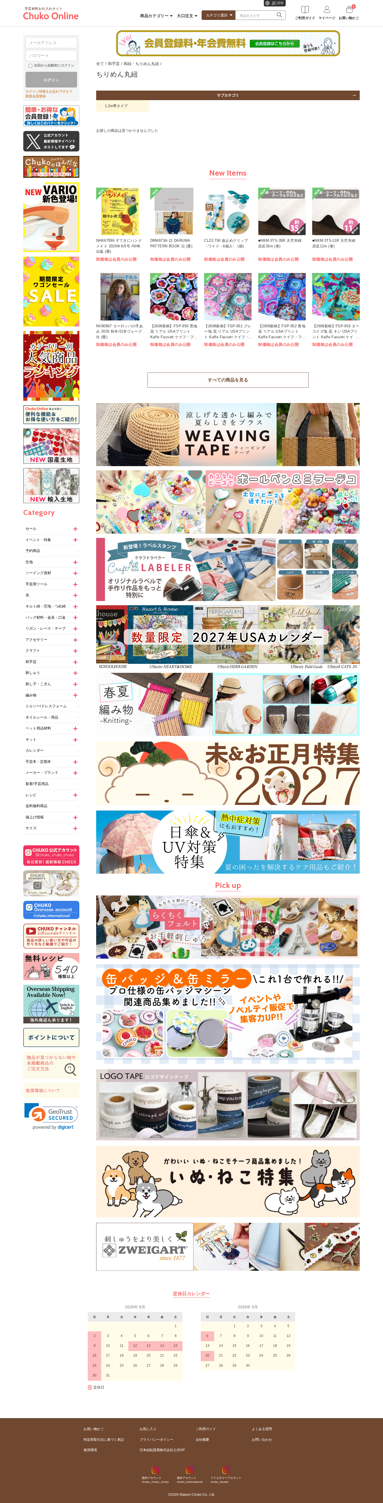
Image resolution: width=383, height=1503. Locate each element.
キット (31, 739)
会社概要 (202, 1440)
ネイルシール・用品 (42, 717)
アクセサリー (36, 639)
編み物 (31, 695)
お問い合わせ (262, 1440)
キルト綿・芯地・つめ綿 (46, 606)
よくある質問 (262, 1429)
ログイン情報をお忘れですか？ (49, 91)
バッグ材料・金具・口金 (46, 617)
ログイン (51, 80)
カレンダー (35, 750)
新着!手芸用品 (37, 784)
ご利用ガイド (206, 1429)
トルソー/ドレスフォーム (46, 706)
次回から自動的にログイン (54, 65)
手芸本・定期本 (38, 761)
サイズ (31, 828)
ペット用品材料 (38, 728)
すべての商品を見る (228, 380)
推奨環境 (90, 1450)
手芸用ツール (36, 584)
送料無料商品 (36, 806)
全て (100, 63)
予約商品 (33, 551)
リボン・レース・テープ (46, 628)
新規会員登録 (36, 96)
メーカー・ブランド (42, 772)
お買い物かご (94, 1429)
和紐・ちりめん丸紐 (141, 63)
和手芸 (31, 662)
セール (31, 528)
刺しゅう (33, 673)
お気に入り (148, 1429)
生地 (29, 562)
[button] (51, 1116)
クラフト (33, 650)
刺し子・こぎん (38, 684)
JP (274, 3)
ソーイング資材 (38, 573)
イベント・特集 (38, 540)
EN (280, 3)
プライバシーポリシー (156, 1440)
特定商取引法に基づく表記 (104, 1440)
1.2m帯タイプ (116, 106)
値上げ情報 (35, 817)
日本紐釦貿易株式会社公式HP (162, 1450)
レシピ (31, 795)
